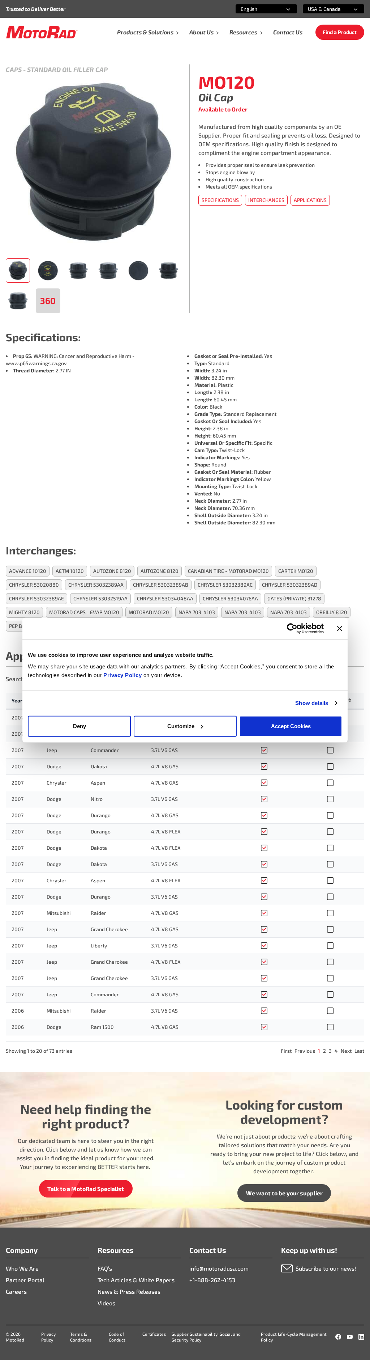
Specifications (220, 200)
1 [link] (319, 1051)
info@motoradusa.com (219, 1268)
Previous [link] (304, 1051)
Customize (180, 726)
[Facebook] (338, 1337)
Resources (243, 32)
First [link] (286, 1051)
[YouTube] (350, 1337)
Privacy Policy (123, 675)
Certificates (154, 1333)
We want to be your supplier (284, 1193)
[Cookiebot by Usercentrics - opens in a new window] (292, 628)
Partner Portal (25, 1279)
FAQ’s (105, 1268)
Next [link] (346, 1051)
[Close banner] (339, 628)
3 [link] (330, 1051)
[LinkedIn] (361, 1337)
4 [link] (336, 1051)
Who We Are (22, 1268)
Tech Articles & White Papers (136, 1279)
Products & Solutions (145, 32)
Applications (310, 200)
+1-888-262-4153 (212, 1279)
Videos (106, 1303)
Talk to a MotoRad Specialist (85, 1188)
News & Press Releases (129, 1291)
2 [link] (324, 1051)
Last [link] (359, 1051)
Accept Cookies (291, 726)
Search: (16, 678)
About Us (201, 32)
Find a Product (340, 32)
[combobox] (258, 8)
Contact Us (287, 32)
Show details (311, 703)
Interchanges (266, 200)
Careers (16, 1291)
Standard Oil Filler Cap (67, 69)
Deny (79, 726)
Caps (14, 69)
